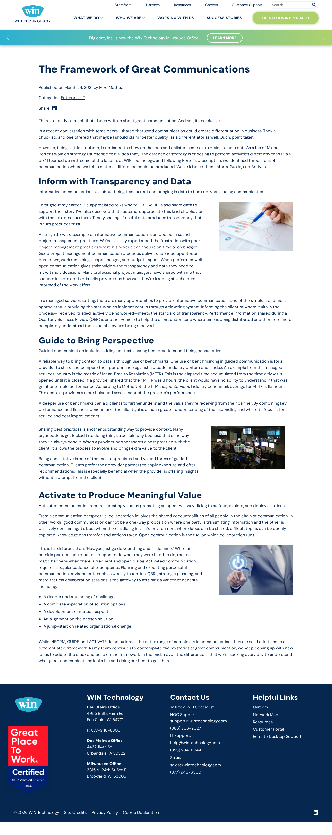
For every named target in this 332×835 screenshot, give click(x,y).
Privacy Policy (105, 812)
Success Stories (224, 17)
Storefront (123, 4)
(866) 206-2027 (185, 728)
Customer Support (247, 4)
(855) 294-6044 (185, 750)
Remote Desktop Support (277, 736)
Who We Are (128, 17)
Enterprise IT (73, 97)
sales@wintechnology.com (195, 764)
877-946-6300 (105, 730)
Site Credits (75, 812)
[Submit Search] (313, 5)
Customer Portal (268, 729)
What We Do (86, 17)
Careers (211, 4)
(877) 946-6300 (185, 772)
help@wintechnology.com (195, 742)
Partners (153, 4)
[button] (7, 38)
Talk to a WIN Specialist (192, 707)
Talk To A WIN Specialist (286, 18)
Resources (182, 4)
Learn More (224, 37)
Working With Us (175, 17)
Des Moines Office (105, 740)
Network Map (265, 714)
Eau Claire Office (103, 707)
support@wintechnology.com (198, 721)
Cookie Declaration (141, 812)
